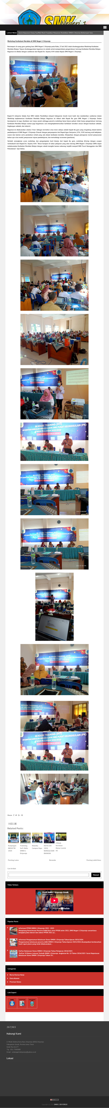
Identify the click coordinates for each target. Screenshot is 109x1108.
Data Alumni (14, 978)
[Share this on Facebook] (14, 815)
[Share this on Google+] (19, 815)
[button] (54, 27)
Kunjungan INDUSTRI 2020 (12, 848)
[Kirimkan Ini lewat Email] (9, 824)
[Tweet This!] (16, 815)
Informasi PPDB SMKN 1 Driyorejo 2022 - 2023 (36, 928)
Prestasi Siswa (15, 982)
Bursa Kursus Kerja (17, 975)
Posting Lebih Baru (94, 860)
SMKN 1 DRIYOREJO (60, 1104)
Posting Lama (13, 860)
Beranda (52, 860)
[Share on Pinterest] (22, 815)
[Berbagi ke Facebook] (15, 824)
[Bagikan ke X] (13, 824)
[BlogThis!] (11, 824)
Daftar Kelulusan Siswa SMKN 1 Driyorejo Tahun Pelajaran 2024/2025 (45, 951)
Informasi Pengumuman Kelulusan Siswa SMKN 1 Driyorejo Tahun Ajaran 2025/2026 (51, 939)
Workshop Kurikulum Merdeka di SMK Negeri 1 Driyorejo (28, 41)
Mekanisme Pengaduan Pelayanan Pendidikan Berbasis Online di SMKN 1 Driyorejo (47, 33)
